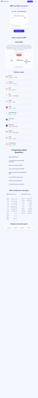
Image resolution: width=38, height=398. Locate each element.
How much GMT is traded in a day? (16, 177)
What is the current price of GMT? (16, 165)
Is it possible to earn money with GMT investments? (16, 161)
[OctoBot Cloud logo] (2, 1)
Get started (30, 1)
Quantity (12, 17)
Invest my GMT (18, 31)
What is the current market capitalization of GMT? (18, 173)
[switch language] (35, 1)
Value (12, 24)
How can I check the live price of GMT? (17, 168)
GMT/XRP (15, 227)
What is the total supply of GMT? (15, 180)
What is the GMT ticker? (14, 157)
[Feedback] (34, 1)
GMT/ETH (8, 227)
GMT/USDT (22, 227)
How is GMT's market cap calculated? (16, 184)
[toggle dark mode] (37, 1)
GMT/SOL (29, 227)
